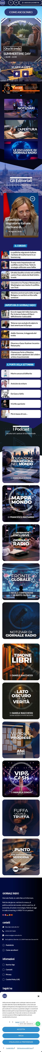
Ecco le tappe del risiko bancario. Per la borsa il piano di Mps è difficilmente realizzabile (24, 314)
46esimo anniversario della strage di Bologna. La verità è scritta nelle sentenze (26, 295)
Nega (21, 1036)
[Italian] (10, 915)
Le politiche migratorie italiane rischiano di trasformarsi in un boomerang (23, 254)
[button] (38, 996)
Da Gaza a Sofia (17, 393)
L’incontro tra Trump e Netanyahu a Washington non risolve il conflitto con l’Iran (25, 285)
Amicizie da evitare (19, 383)
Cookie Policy (10, 1048)
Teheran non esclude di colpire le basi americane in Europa (24, 324)
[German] (8, 915)
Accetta (21, 1029)
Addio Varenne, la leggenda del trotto (24, 334)
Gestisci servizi (19, 1022)
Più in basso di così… (19, 414)
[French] (5, 915)
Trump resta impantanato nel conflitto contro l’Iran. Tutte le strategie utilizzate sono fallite (23, 264)
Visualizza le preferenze (21, 1042)
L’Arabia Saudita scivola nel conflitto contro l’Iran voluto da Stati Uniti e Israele (26, 274)
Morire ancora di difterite (21, 373)
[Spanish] (12, 915)
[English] (3, 915)
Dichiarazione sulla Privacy (25, 1048)
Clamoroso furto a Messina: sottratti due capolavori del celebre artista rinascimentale (25, 354)
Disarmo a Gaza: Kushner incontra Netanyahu (25, 344)
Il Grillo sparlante (18, 404)
